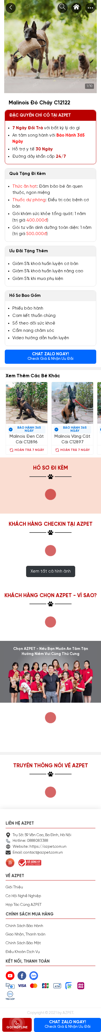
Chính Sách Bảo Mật (23, 943)
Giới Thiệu (14, 887)
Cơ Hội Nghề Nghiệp (23, 896)
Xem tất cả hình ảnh (51, 571)
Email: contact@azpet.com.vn (38, 852)
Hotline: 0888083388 (30, 841)
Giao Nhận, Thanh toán (25, 934)
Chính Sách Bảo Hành (24, 926)
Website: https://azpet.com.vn (39, 847)
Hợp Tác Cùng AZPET (24, 905)
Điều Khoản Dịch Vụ (23, 952)
